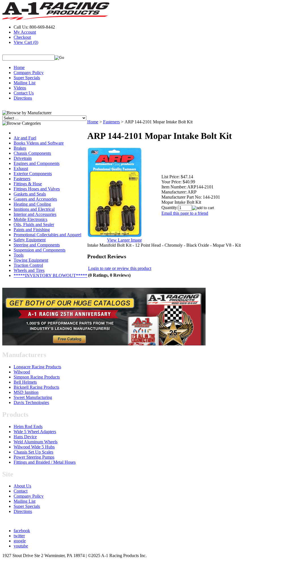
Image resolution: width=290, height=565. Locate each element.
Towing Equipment (31, 260)
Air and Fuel (25, 138)
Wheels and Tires (29, 270)
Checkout (22, 37)
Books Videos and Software (39, 143)
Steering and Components (37, 244)
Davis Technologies (31, 402)
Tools (19, 255)
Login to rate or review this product (119, 268)
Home (19, 67)
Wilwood (22, 371)
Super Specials (27, 77)
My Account (25, 32)
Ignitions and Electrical (34, 209)
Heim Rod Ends (28, 426)
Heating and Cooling (32, 204)
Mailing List (24, 82)
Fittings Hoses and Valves (37, 188)
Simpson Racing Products (37, 377)
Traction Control (28, 265)
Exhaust (21, 168)
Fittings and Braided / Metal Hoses (45, 462)
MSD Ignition (26, 392)
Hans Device (25, 436)
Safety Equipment (30, 239)
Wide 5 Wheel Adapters (35, 431)
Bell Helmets (25, 382)
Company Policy (29, 72)
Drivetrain (23, 158)
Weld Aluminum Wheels (35, 441)
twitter (19, 535)
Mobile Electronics (30, 219)
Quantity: (169, 207)
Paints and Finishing (32, 229)
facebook (22, 530)
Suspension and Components (39, 250)
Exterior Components (33, 173)
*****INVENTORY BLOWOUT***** (50, 275)
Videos (20, 87)
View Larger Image (124, 240)
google (20, 540)
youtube (21, 545)
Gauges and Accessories (35, 199)
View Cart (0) (26, 42)
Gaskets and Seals (30, 194)
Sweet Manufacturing (33, 397)
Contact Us (24, 93)
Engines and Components (36, 163)
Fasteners (22, 178)
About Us (22, 486)
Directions (23, 98)
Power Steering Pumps (34, 457)
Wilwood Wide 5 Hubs (34, 446)
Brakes (20, 148)
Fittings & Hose (28, 183)
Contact (20, 491)
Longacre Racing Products (37, 366)
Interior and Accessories (35, 214)
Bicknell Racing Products (36, 387)
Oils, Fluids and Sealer (34, 224)
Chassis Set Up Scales (33, 452)
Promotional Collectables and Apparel (47, 234)
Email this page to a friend (184, 213)
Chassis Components (32, 153)
